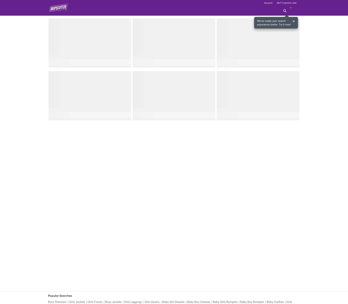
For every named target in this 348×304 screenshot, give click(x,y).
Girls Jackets (77, 302)
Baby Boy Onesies (199, 302)
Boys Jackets (113, 302)
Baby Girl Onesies (173, 302)
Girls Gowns (152, 302)
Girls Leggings (133, 302)
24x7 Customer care (287, 2)
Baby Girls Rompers (225, 302)
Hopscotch (58, 7)
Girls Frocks (95, 302)
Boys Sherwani (57, 302)
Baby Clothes (275, 302)
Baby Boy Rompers (252, 302)
